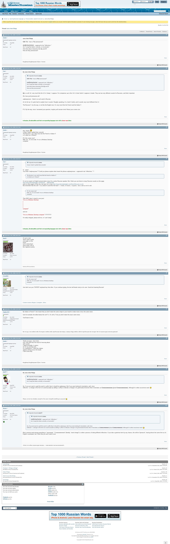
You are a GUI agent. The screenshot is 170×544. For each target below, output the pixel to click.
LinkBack (142, 31)
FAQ (10, 13)
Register (163, 2)
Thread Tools (148, 31)
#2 (166, 68)
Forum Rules (50, 501)
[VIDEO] (50, 492)
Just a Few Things (12, 28)
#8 (166, 338)
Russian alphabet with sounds (67, 524)
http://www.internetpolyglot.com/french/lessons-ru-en (68, 184)
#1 (166, 34)
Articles (23, 11)
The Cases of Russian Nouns (66, 527)
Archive (162, 508)
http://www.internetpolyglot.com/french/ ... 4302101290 (38, 182)
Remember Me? (139, 4)
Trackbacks (51, 495)
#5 (166, 235)
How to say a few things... (9, 476)
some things (6, 464)
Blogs (31, 11)
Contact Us (156, 508)
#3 (166, 127)
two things (5, 479)
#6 (166, 273)
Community (21, 13)
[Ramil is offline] (8, 248)
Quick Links (39, 13)
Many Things (6, 472)
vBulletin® (84, 534)
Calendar (14, 13)
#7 (166, 309)
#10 (166, 405)
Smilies (50, 488)
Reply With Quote (163, 65)
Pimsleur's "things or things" (10, 468)
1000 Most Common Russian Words (101, 524)
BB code (50, 486)
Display (164, 31)
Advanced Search (163, 13)
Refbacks (5, 499)
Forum (6, 11)
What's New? (14, 11)
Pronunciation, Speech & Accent (34, 19)
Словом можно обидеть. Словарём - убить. (34, 302)
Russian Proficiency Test (81, 525)
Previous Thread (81, 457)
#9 (166, 369)
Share (165, 58)
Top (166, 508)
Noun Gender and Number (66, 528)
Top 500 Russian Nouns (98, 525)
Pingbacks (5, 497)
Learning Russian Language (16, 19)
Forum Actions (30, 13)
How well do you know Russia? (83, 524)
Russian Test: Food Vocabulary (83, 527)
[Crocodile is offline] (7, 283)
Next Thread (90, 457)
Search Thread (157, 31)
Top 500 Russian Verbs (98, 527)
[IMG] (49, 490)
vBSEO (92, 537)
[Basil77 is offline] (6, 380)
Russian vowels (63, 525)
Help (157, 2)
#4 (166, 158)
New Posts (5, 13)
